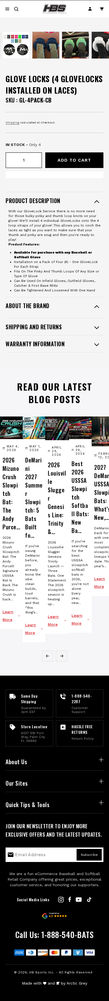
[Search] (16, 8)
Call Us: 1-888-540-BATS (54, 934)
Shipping (13, 122)
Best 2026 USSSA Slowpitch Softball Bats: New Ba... (80, 497)
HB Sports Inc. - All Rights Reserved (60, 972)
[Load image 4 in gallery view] (75, 45)
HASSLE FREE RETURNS (82, 729)
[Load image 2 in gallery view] (16, 45)
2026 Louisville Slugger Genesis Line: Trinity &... (57, 498)
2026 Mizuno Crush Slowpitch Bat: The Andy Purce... (11, 493)
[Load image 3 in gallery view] (46, 45)
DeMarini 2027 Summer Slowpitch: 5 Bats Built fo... (34, 497)
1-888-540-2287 (82, 698)
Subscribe (89, 855)
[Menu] (7, 8)
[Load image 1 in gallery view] (0, 45)
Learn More (8, 616)
